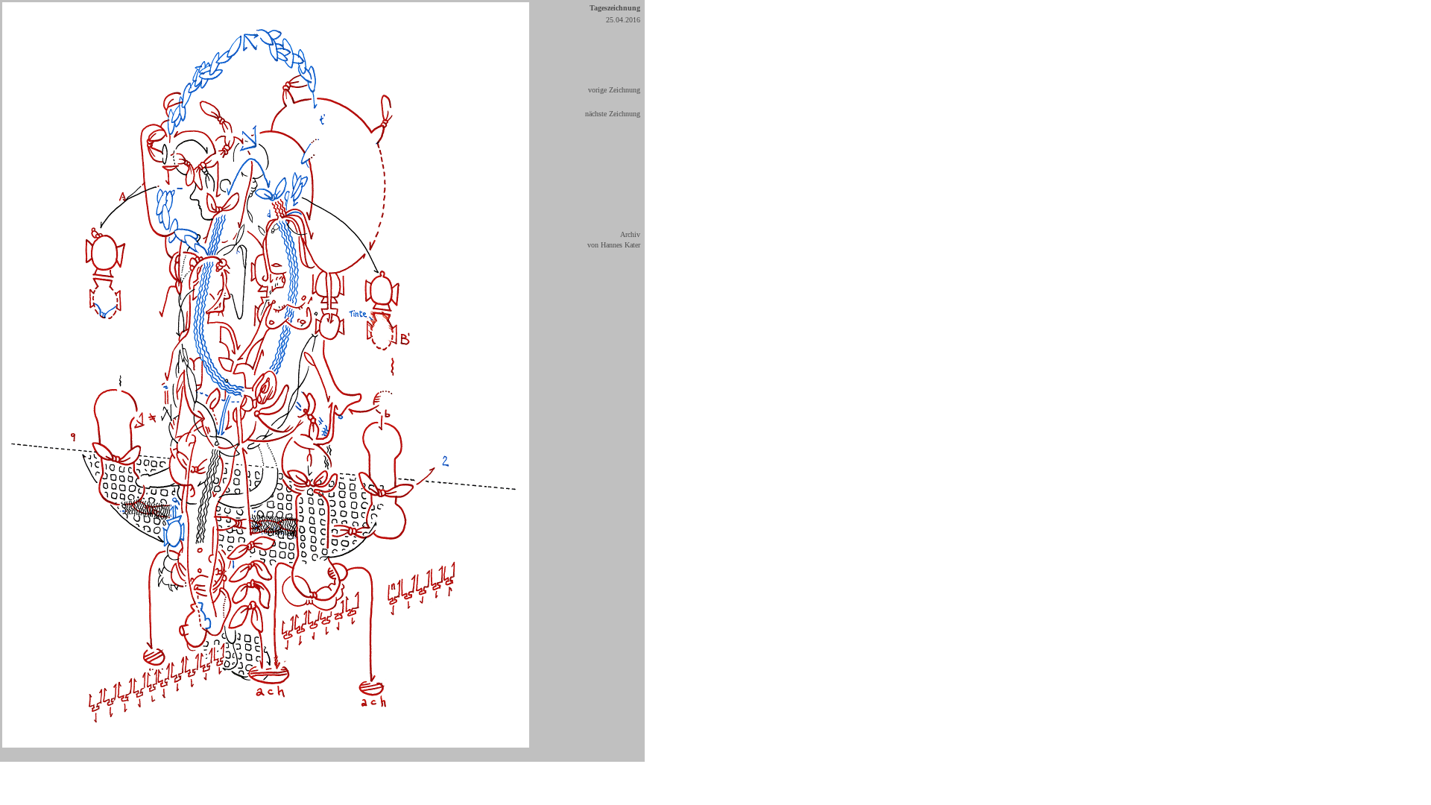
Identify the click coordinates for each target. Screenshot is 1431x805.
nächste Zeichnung (612, 114)
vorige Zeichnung (614, 90)
